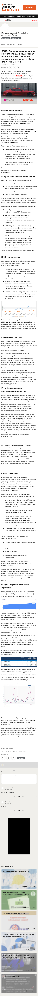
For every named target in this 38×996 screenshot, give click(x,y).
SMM (20, 751)
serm (24, 751)
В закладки (21, 758)
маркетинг (15, 751)
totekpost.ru (20, 76)
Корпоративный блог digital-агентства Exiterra (15, 34)
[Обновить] (14, 770)
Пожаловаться (16, 38)
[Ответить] (2, 797)
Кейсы (11, 748)
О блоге (19, 44)
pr (6, 751)
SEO (9, 751)
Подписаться (6, 38)
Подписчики (11, 44)
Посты (3, 44)
